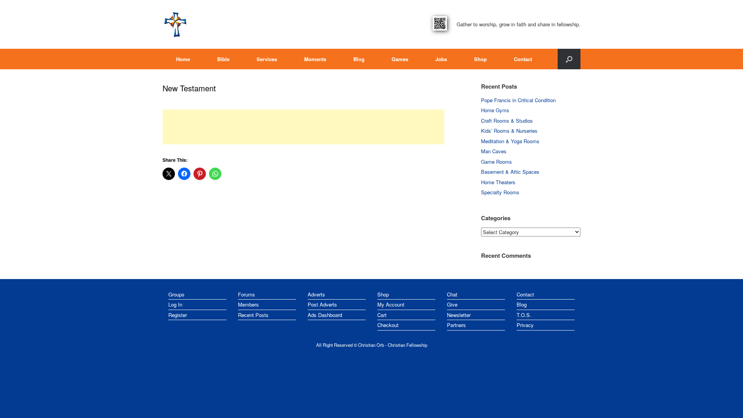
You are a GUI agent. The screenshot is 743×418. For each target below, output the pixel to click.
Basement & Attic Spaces (510, 171)
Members (248, 304)
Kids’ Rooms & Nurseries (509, 130)
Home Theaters (498, 182)
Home (183, 59)
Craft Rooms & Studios (507, 120)
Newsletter (459, 315)
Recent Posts (253, 315)
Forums (246, 294)
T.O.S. (524, 315)
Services (267, 59)
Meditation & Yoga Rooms (510, 141)
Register (177, 315)
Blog (359, 59)
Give (452, 304)
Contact (523, 59)
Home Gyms (495, 110)
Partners (456, 325)
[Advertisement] (303, 127)
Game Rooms (496, 161)
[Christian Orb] (175, 24)
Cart (382, 315)
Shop (480, 59)
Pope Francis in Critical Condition (518, 100)
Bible (223, 59)
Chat (452, 294)
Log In (175, 304)
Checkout (388, 325)
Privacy (525, 325)
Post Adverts (322, 304)
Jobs (441, 59)
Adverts (316, 294)
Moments (315, 59)
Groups (176, 294)
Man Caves (494, 151)
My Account (390, 304)
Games (400, 59)
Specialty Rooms (500, 192)
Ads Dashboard (325, 315)
